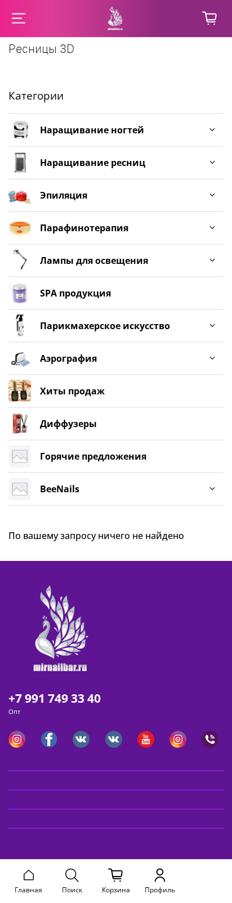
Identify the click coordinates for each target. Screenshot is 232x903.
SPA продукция (75, 293)
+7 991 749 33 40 (54, 698)
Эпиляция (63, 195)
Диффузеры (68, 423)
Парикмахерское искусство (105, 326)
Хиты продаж (72, 391)
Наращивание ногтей (92, 130)
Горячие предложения (93, 456)
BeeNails (59, 489)
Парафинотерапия (84, 228)
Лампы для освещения (94, 260)
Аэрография (68, 358)
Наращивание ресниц (92, 162)
